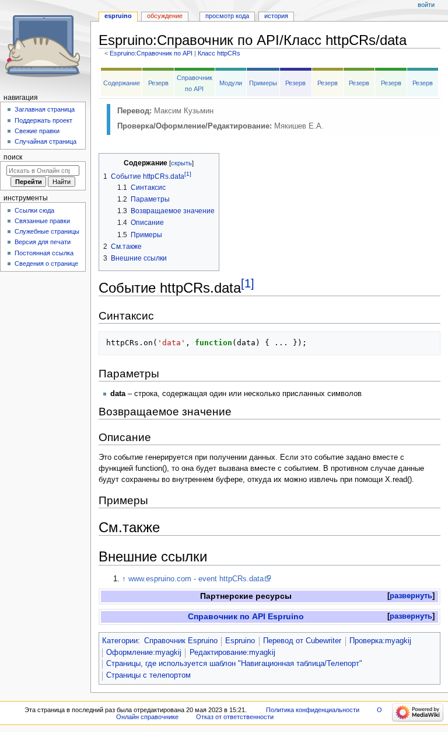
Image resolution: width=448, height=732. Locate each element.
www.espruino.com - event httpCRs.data (196, 579)
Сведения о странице (46, 263)
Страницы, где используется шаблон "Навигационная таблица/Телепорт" (234, 664)
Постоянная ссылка (44, 252)
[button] (411, 596)
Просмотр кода (227, 15)
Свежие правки (37, 130)
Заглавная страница (45, 109)
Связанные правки (42, 220)
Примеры (263, 82)
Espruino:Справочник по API (151, 53)
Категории (120, 641)
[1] (247, 283)
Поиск (13, 157)
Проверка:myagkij (380, 641)
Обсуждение (165, 15)
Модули (230, 82)
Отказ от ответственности (235, 716)
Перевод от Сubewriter (302, 641)
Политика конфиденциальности (312, 709)
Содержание (121, 82)
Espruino (240, 641)
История (276, 15)
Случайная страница (45, 141)
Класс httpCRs (219, 53)
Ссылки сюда (34, 210)
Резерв (158, 82)
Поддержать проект (43, 120)
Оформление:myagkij (143, 652)
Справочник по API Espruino (246, 616)
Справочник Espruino (181, 641)
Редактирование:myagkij (232, 652)
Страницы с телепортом (148, 675)
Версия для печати (43, 241)
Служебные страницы (47, 231)
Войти (426, 4)
